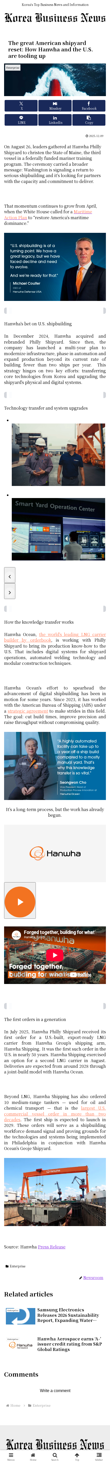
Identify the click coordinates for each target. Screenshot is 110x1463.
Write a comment (55, 1390)
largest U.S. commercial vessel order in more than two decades (55, 1113)
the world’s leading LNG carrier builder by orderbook (55, 637)
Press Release (51, 1247)
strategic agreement (28, 711)
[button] (88, 120)
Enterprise (17, 1266)
